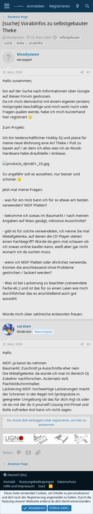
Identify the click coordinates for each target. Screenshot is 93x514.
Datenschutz (66, 481)
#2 (89, 344)
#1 (89, 72)
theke (20, 43)
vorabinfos (36, 43)
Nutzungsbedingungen (36, 481)
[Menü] (7, 6)
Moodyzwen (15, 37)
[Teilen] (82, 72)
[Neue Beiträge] (77, 6)
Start (41, 486)
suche (8, 43)
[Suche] (87, 6)
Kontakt (9, 481)
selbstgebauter (69, 37)
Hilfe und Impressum (18, 486)
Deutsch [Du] (17, 475)
